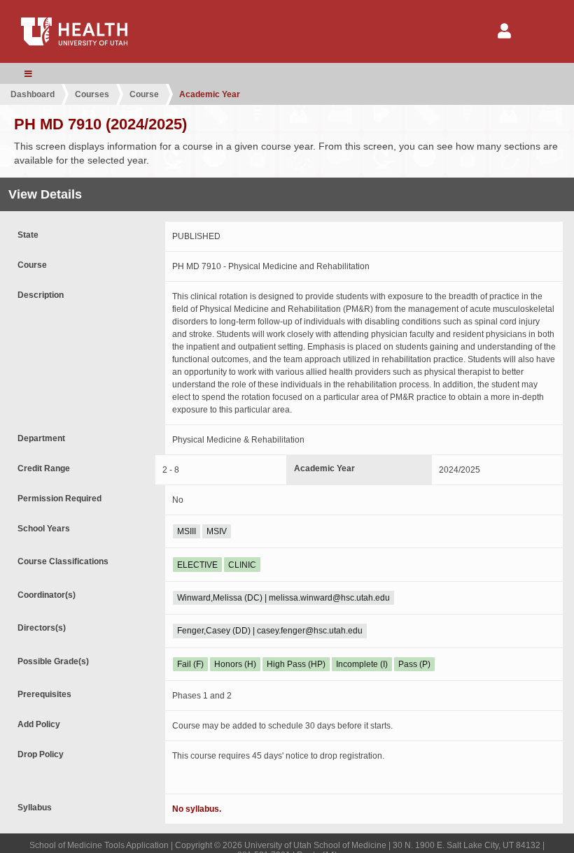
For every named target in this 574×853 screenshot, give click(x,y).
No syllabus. (196, 809)
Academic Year (209, 94)
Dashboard (32, 94)
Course (144, 94)
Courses (92, 94)
